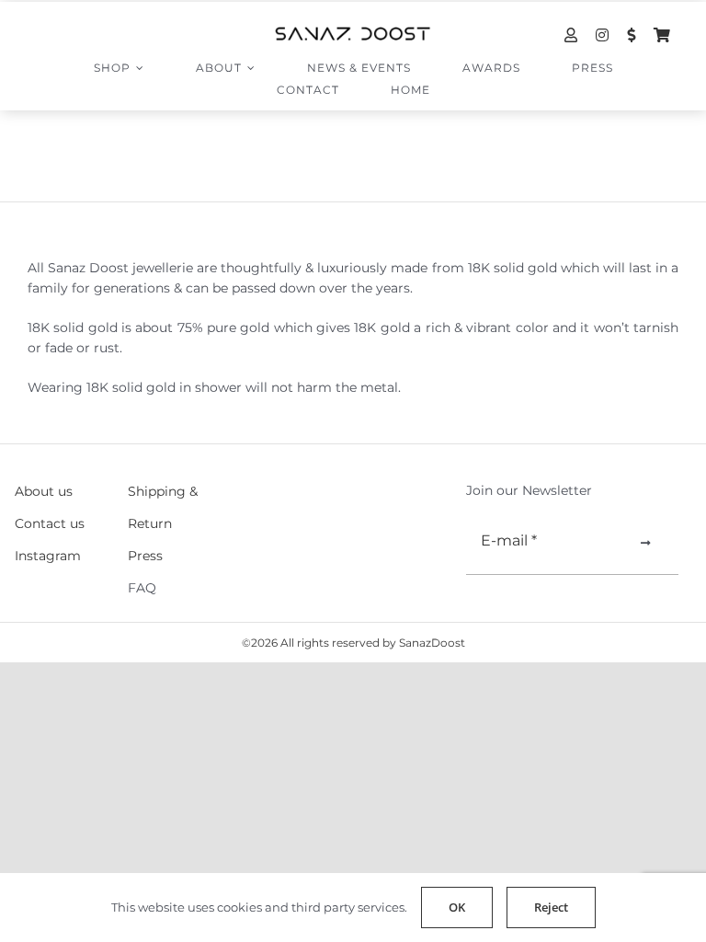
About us (44, 491)
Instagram (48, 555)
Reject (551, 907)
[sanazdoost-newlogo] (353, 33)
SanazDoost (432, 642)
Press (145, 555)
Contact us (50, 523)
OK (457, 907)
